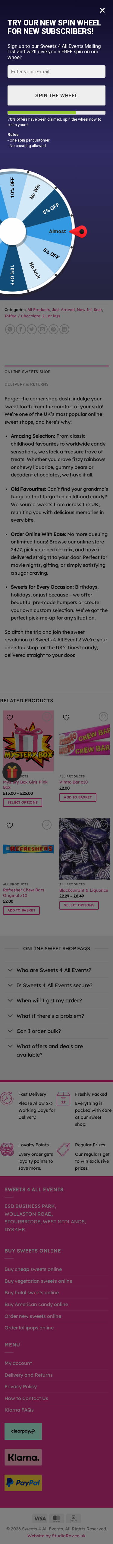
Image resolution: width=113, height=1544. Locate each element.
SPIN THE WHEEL (56, 95)
